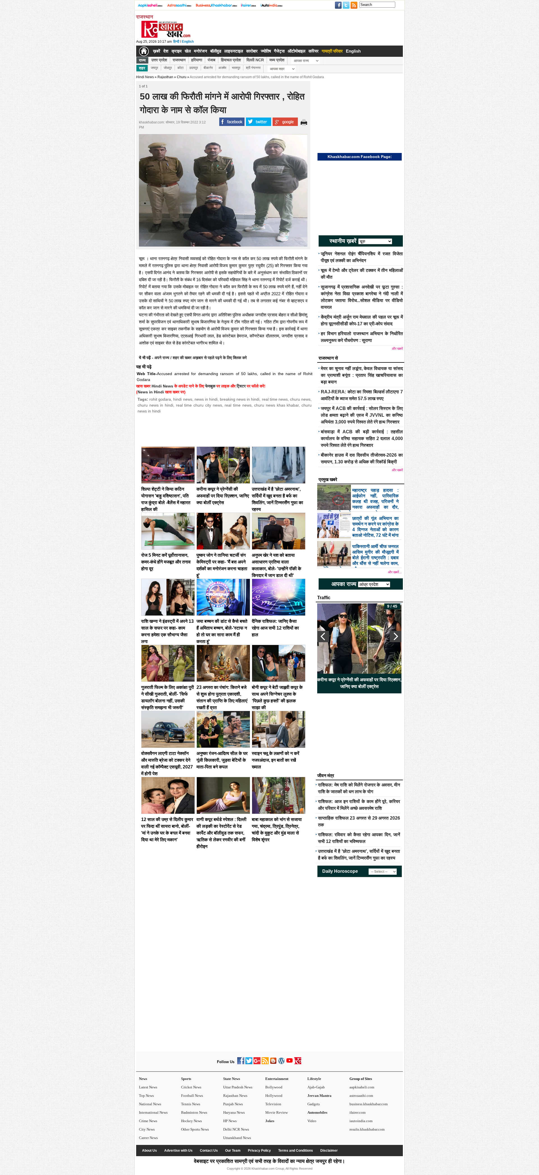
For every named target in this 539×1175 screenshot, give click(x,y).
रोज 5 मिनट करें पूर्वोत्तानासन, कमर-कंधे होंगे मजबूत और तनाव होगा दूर (166, 562)
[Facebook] (240, 1063)
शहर (142, 68)
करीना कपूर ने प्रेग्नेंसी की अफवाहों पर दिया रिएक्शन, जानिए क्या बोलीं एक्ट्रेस (223, 496)
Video (311, 1121)
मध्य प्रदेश (277, 60)
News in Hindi (151, 392)
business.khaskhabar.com (369, 1104)
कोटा (180, 68)
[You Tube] (289, 1063)
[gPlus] (257, 1063)
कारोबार (252, 51)
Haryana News (234, 1112)
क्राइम (177, 51)
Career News (148, 1138)
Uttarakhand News (237, 1138)
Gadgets (313, 1104)
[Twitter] (248, 1063)
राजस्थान (179, 60)
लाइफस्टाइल (233, 51)
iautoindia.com (361, 1121)
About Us (149, 1151)
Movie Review (276, 1112)
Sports (186, 1079)
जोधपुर (168, 68)
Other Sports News (195, 1129)
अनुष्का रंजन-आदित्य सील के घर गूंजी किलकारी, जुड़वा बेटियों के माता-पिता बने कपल (222, 760)
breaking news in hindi (239, 399)
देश (165, 51)
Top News (146, 1095)
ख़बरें (156, 51)
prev (323, 636)
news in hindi (206, 399)
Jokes (269, 1121)
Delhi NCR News (236, 1129)
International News (153, 1112)
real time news (275, 399)
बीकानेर (208, 68)
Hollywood (273, 1095)
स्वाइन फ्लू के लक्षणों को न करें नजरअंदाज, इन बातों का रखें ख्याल (275, 760)
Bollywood (273, 1087)
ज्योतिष (266, 51)
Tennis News (190, 1104)
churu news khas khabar (276, 405)
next (395, 636)
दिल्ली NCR (255, 60)
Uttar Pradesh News (237, 1087)
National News (150, 1104)
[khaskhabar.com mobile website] (297, 1063)
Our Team (233, 1151)
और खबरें (397, 349)
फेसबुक (210, 386)
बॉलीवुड (215, 51)
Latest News (148, 1087)
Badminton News (194, 1112)
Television (273, 1104)
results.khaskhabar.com (367, 1129)
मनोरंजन (200, 51)
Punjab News (233, 1104)
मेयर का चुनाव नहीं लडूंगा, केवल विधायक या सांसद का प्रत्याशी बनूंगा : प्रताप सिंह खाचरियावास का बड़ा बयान (362, 375)
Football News (192, 1095)
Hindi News (145, 77)
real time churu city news (199, 405)
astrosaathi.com (361, 1095)
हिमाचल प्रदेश (231, 60)
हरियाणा (196, 60)
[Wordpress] (281, 1063)
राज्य (142, 60)
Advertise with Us (178, 1151)
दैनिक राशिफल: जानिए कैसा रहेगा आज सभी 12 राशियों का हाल (275, 628)
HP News (230, 1121)
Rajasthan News (235, 1095)
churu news (300, 399)
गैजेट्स (279, 51)
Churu (181, 77)
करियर (314, 51)
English (188, 42)
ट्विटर (241, 386)
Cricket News (191, 1087)
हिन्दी (176, 42)
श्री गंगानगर (253, 68)
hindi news (182, 399)
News (143, 1079)
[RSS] (265, 1063)
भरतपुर (236, 68)
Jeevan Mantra (319, 1095)
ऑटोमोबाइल (296, 51)
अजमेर (222, 68)
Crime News (148, 1121)
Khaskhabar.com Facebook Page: (360, 156)
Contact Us (209, 1151)
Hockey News (191, 1121)
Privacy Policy (259, 1151)
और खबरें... (394, 572)
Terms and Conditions (295, 1151)
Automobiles (317, 1112)
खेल (188, 51)
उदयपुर (193, 68)
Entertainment (276, 1079)
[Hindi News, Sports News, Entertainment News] (144, 51)
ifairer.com (358, 1112)
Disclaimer (329, 1151)
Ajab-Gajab (316, 1087)
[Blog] (273, 1063)
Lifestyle (314, 1079)
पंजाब (211, 60)
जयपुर (154, 68)
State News (231, 1079)
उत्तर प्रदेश (159, 60)
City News (147, 1129)
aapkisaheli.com (362, 1087)
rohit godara (160, 399)
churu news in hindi (155, 405)
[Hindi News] (165, 37)
